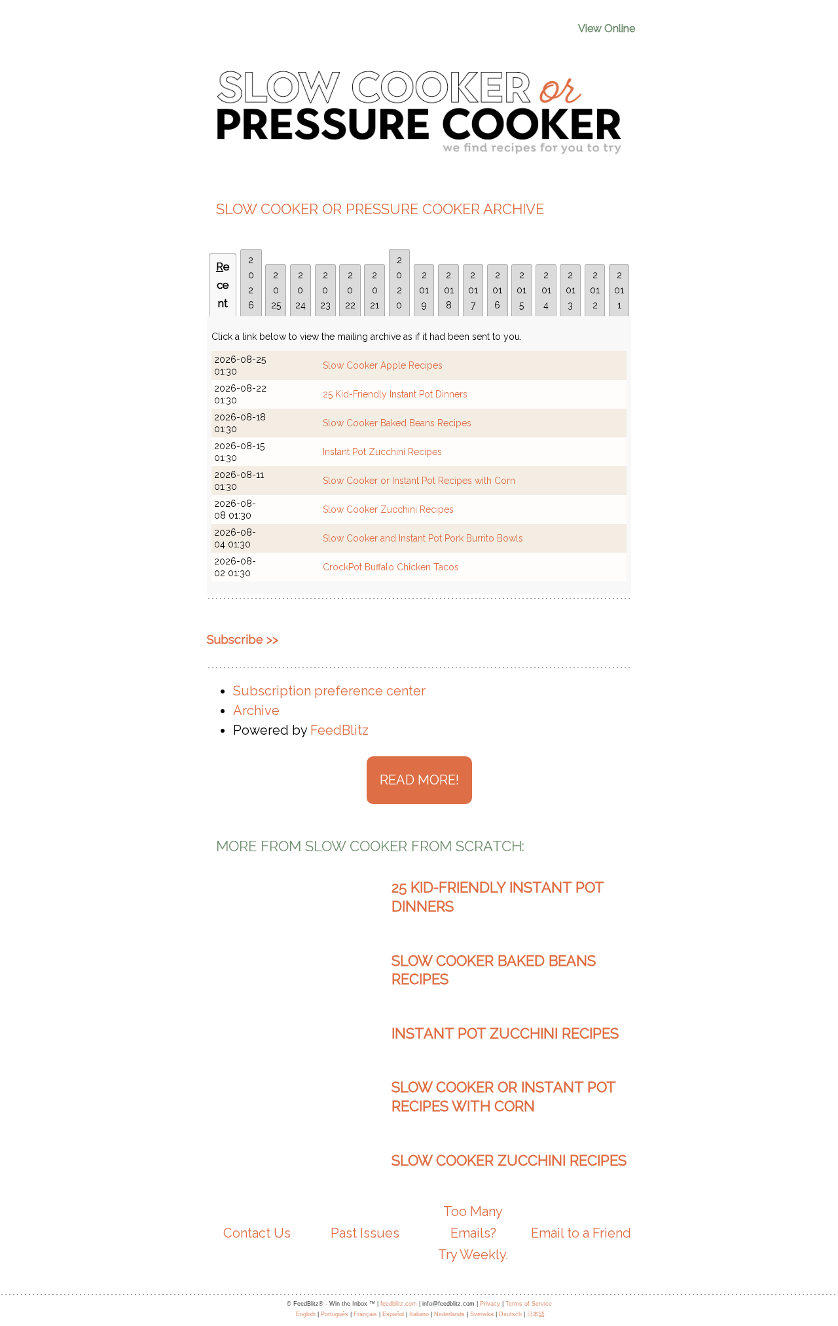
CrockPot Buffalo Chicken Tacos (391, 567)
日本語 (536, 1314)
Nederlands (449, 1314)
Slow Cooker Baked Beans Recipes (397, 423)
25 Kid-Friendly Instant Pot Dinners (395, 394)
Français (365, 1314)
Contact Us (257, 1233)
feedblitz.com (398, 1303)
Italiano (419, 1314)
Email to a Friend (581, 1233)
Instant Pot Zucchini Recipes (382, 452)
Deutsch (510, 1314)
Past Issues (365, 1233)
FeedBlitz (339, 730)
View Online (606, 28)
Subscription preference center (329, 691)
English (306, 1314)
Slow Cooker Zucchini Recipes (388, 509)
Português (334, 1314)
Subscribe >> (242, 639)
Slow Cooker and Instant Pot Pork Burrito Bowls (423, 538)
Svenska (482, 1314)
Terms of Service (528, 1303)
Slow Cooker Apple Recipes (383, 365)
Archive (256, 710)
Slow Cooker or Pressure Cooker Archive (380, 208)
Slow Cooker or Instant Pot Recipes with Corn (419, 480)
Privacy (490, 1303)
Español (393, 1314)
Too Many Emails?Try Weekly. (473, 1233)
